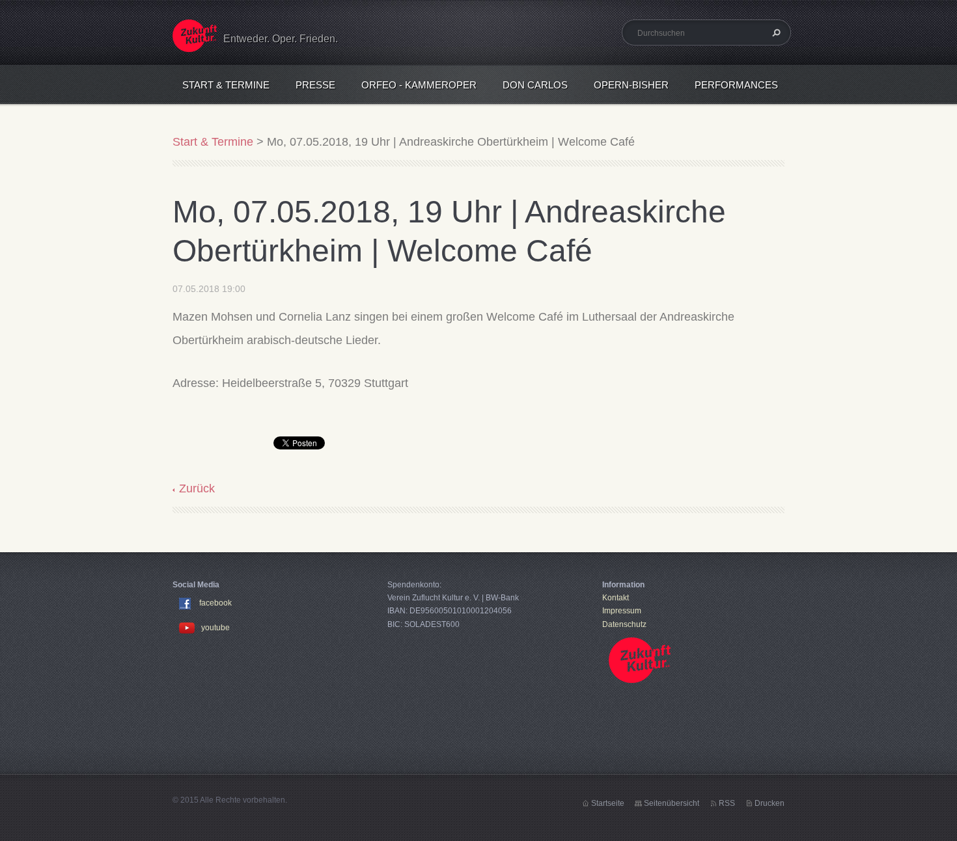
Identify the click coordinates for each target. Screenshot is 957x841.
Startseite (607, 803)
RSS (727, 803)
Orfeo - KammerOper (419, 84)
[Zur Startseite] (195, 44)
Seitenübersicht (671, 803)
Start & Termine (226, 84)
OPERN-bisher (631, 84)
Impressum (621, 610)
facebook (215, 602)
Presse (315, 84)
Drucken (769, 803)
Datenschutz (624, 624)
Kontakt (615, 597)
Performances (736, 84)
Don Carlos (535, 84)
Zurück (197, 488)
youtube (215, 627)
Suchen (774, 32)
